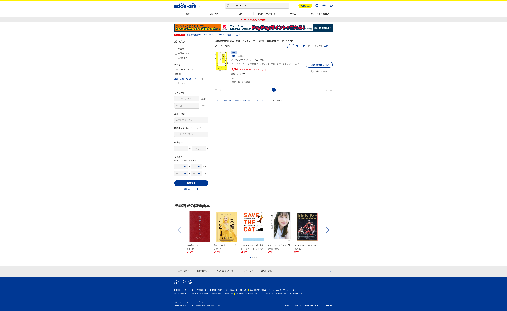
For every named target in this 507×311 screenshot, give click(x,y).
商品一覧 (227, 100)
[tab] (250, 257)
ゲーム (293, 14)
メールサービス (246, 271)
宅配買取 (305, 5)
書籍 (187, 14)
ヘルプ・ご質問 (183, 271)
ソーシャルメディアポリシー (280, 290)
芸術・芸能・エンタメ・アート (255, 100)
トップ (217, 100)
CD (240, 14)
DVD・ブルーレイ (266, 14)
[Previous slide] (179, 230)
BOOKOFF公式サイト (182, 290)
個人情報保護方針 (257, 290)
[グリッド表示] (308, 45)
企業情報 (200, 290)
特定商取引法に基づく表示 (222, 294)
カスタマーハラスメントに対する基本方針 (190, 294)
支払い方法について (225, 271)
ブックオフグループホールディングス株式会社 (282, 294)
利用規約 (243, 290)
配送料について (203, 271)
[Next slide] (327, 230)
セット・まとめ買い (319, 14)
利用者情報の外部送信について (248, 294)
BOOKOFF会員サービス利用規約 (222, 290)
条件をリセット (191, 189)
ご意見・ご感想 (266, 271)
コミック (214, 14)
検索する (191, 183)
